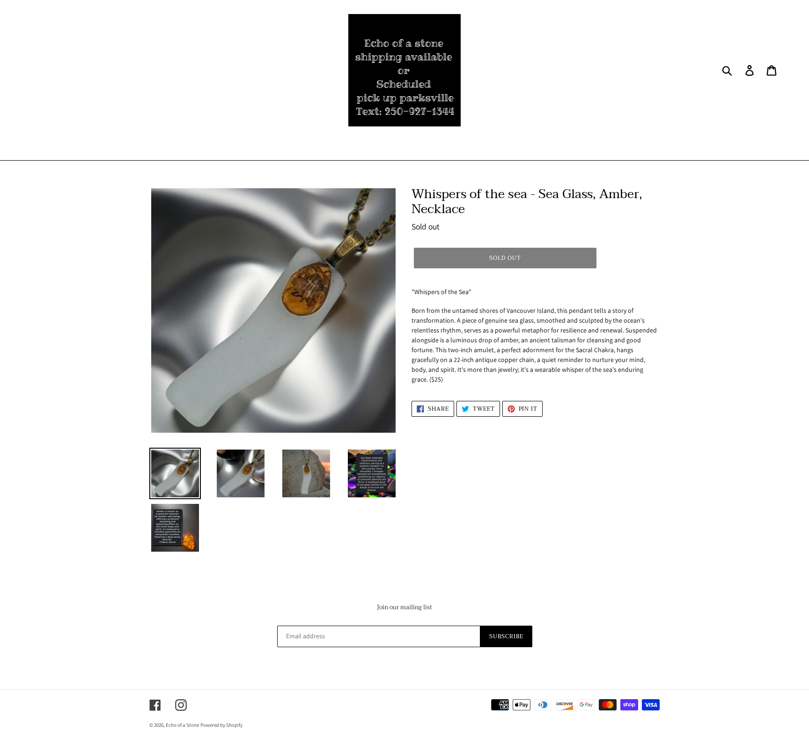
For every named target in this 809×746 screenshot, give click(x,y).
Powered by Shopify (221, 725)
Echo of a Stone (182, 725)
